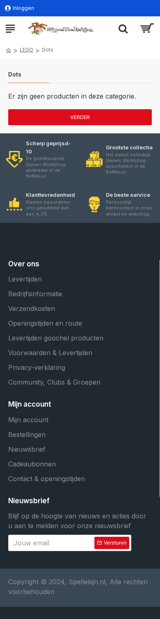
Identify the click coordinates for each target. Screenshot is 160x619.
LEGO (26, 50)
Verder (80, 117)
